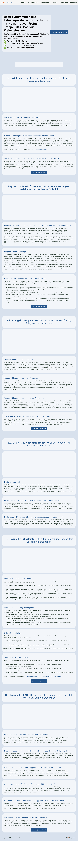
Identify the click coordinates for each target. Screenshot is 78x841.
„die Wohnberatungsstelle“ (40, 149)
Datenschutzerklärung (16, 838)
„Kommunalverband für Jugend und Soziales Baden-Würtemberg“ (44, 676)
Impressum (6, 838)
